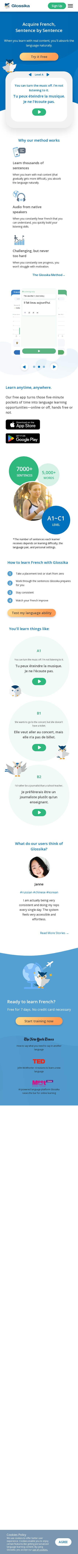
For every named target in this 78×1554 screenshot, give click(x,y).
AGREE (63, 1542)
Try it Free (39, 56)
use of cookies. (40, 1549)
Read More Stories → (54, 933)
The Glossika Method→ (48, 275)
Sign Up (57, 6)
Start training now (39, 1021)
